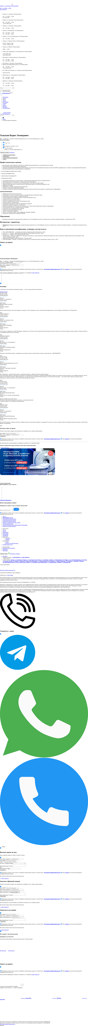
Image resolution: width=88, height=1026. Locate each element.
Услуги (4, 98)
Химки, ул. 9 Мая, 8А (20, 561)
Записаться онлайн (5, 152)
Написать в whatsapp (15, 553)
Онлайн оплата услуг (8, 544)
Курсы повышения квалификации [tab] (10, 157)
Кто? (1, 867)
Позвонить (12, 152)
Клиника (2, 262)
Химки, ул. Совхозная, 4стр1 (30, 559)
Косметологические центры (9, 521)
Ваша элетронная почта (5, 890)
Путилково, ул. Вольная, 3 (73, 561)
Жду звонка (3, 896)
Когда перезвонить (4, 892)
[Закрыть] (22, 985)
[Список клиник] (12, 4)
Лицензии (5, 549)
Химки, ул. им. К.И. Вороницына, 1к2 (73, 559)
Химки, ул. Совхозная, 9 (16, 559)
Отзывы (5, 103)
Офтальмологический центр (9, 518)
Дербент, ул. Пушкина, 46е (63, 562)
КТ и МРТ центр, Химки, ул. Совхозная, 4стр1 (28, 562)
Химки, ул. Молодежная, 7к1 (57, 559)
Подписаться (3, 950)
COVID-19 (5, 536)
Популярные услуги (8, 517)
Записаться (3, 266)
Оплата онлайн (7, 112)
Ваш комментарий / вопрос (6, 866)
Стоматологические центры (9, 520)
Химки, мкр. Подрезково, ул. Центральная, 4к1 (37, 561)
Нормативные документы (9, 548)
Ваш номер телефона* (5, 265)
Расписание (5, 97)
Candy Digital (10, 575)
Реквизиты (5, 550)
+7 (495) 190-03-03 (5, 93)
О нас (4, 104)
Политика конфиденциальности (7, 570)
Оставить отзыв (3, 291)
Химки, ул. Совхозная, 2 (43, 559)
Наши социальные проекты (9, 526)
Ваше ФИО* (3, 263)
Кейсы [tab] (4, 159)
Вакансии (8, 538)
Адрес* (1, 861)
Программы (5, 102)
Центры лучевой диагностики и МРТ (11, 522)
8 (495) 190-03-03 (35, 272)
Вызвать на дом (6, 90)
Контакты (5, 106)
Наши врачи (5, 532)
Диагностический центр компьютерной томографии (15, 525)
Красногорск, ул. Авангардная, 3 (49, 562)
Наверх (3, 846)
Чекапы (4, 105)
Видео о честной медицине (12, 543)
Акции (4, 100)
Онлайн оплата (6, 108)
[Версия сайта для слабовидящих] (11, 93)
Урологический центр (8, 523)
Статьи (7, 542)
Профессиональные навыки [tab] (9, 155)
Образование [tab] (6, 156)
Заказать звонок (4, 553)
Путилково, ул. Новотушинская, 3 (57, 561)
